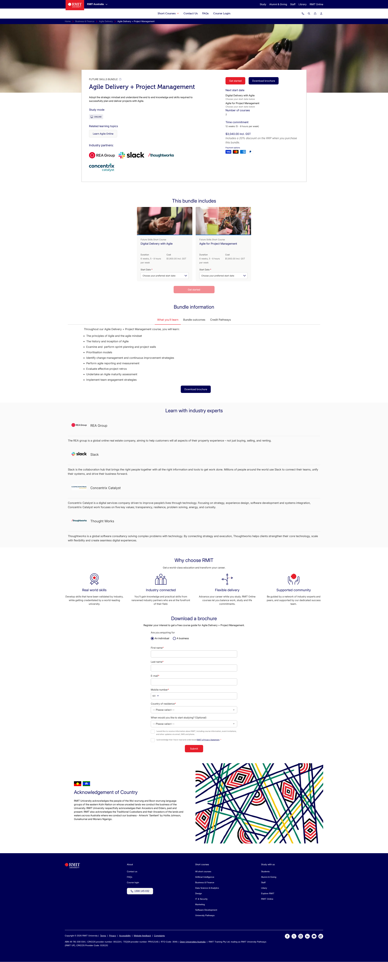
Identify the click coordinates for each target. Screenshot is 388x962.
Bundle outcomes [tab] (194, 319)
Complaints (159, 935)
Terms (103, 935)
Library (303, 4)
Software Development (206, 910)
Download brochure (263, 80)
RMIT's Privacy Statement (208, 740)
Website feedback (142, 935)
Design (198, 893)
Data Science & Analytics (207, 888)
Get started (235, 80)
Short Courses (167, 13)
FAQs (205, 13)
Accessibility (125, 935)
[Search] (309, 13)
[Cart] (315, 13)
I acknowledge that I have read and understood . (188, 740)
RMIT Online (316, 4)
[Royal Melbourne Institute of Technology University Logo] (75, 5)
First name (157, 647)
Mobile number (160, 689)
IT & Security (201, 899)
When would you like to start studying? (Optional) (178, 717)
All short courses (203, 871)
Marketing (200, 904)
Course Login (221, 13)
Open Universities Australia (193, 942)
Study (263, 4)
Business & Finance (84, 21)
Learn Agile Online (103, 133)
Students (265, 871)
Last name (157, 661)
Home (68, 21)
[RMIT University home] (72, 867)
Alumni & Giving (278, 4)
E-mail (155, 675)
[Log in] (321, 13)
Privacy (112, 935)
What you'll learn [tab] (167, 319)
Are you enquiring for (163, 632)
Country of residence (163, 703)
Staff (292, 4)
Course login (133, 882)
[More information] (120, 79)
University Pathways (205, 915)
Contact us (132, 871)
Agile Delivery (106, 21)
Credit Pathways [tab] (220, 319)
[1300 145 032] (303, 14)
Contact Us (191, 13)
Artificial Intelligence (204, 877)
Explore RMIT (267, 893)
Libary (264, 888)
